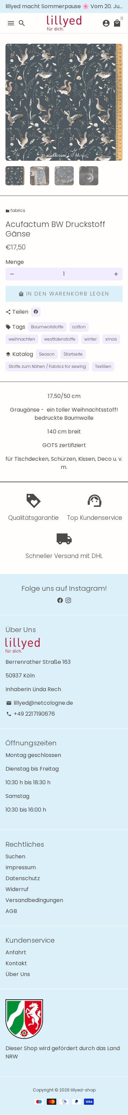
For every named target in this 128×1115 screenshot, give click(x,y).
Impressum (20, 867)
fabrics (15, 210)
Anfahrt (15, 952)
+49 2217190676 (30, 714)
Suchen (15, 856)
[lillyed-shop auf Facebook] (60, 600)
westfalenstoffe (59, 339)
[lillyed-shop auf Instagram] (68, 600)
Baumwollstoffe (47, 327)
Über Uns (17, 974)
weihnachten (22, 339)
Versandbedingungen (34, 900)
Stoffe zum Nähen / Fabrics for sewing (47, 366)
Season (47, 354)
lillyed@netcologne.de (39, 703)
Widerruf (17, 889)
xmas (111, 339)
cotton (79, 327)
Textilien (103, 366)
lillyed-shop (83, 1090)
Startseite (73, 354)
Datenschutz (22, 878)
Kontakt (16, 963)
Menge (14, 262)
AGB (11, 911)
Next (116, 102)
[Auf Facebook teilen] (36, 312)
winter (90, 339)
